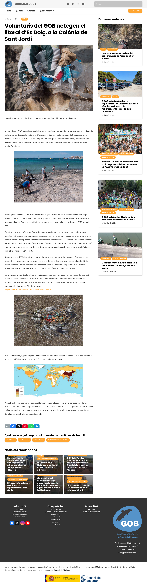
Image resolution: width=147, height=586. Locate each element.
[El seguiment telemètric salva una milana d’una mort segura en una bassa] (120, 245)
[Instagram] (78, 4)
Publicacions (20, 517)
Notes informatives (19, 514)
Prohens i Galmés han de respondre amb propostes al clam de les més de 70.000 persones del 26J (120, 164)
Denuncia (55, 522)
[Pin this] (25, 426)
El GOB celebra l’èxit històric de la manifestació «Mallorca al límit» (119, 218)
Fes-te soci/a (56, 509)
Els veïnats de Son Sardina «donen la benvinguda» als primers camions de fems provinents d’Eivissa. (16, 464)
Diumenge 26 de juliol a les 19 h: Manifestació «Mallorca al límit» (78, 487)
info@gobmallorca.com (127, 553)
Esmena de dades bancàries (56, 512)
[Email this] (7, 426)
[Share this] (13, 426)
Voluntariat (55, 514)
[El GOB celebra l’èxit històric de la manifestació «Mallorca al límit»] (120, 194)
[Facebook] (68, 4)
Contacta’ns (55, 524)
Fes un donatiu (56, 517)
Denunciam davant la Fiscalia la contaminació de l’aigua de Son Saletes (118, 56)
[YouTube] (83, 4)
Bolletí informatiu (20, 512)
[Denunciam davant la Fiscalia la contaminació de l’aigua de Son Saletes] (120, 36)
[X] (73, 4)
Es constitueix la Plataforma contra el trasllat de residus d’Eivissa (47, 466)
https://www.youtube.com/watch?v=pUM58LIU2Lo (28, 290)
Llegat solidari (55, 519)
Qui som (19, 509)
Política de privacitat (91, 512)
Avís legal (91, 509)
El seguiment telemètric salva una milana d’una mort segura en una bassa (119, 265)
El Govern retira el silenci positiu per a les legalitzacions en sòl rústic (18, 486)
